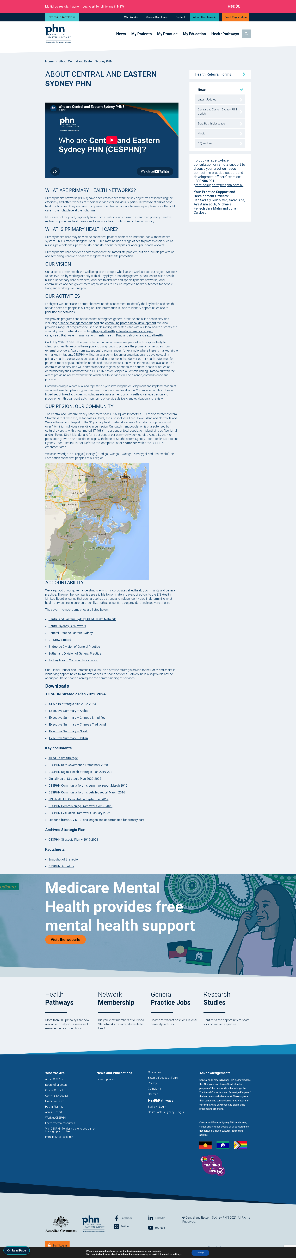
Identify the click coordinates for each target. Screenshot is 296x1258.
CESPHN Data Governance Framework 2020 (78, 765)
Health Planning (54, 1106)
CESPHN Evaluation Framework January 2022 (79, 813)
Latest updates (106, 1079)
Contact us (154, 1072)
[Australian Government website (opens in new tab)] (61, 1223)
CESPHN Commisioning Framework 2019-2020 (80, 806)
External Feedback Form (163, 1077)
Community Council (56, 1095)
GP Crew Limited (59, 640)
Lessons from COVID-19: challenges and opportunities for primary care (96, 820)
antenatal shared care (130, 331)
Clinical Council (54, 1090)
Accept (200, 1252)
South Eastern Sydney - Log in (166, 1112)
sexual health (154, 335)
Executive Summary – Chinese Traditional (77, 724)
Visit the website (68, 939)
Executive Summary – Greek (68, 731)
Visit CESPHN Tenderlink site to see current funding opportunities (70, 1130)
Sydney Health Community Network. (73, 660)
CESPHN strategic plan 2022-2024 (72, 704)
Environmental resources (60, 1123)
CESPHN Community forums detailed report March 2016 (86, 792)
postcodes (130, 443)
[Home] (58, 34)
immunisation (85, 335)
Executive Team (54, 1101)
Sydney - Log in (157, 1106)
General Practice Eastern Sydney (70, 633)
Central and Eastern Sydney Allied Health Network (82, 619)
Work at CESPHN (55, 1117)
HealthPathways (63, 335)
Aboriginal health (103, 331)
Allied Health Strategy (63, 758)
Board (154, 670)
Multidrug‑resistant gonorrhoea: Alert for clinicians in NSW (84, 6)
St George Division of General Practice (74, 646)
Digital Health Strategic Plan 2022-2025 (74, 778)
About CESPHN (54, 1079)
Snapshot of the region (63, 859)
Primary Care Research (59, 1136)
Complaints (155, 1088)
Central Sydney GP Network (67, 626)
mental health (105, 335)
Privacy (152, 1083)
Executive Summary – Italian (68, 738)
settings (177, 1254)
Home (49, 61)
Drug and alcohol (127, 335)
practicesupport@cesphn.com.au (218, 185)
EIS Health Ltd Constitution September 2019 (78, 799)
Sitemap (153, 1094)
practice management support (78, 323)
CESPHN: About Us (61, 866)
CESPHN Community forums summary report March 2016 (87, 785)
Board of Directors (56, 1084)
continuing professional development (130, 323)
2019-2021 (90, 839)
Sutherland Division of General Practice (74, 653)
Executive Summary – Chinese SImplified (77, 717)
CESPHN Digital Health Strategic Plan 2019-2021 (81, 772)
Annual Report (53, 1112)
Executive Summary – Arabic (68, 711)
